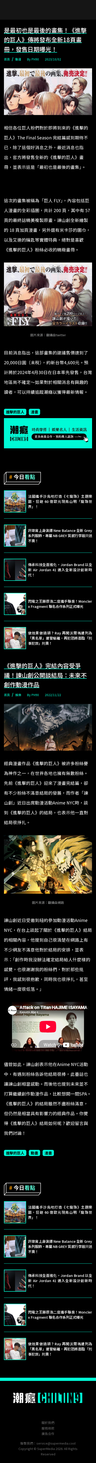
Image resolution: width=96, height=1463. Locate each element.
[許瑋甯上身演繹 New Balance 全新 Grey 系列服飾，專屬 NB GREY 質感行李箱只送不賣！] (15, 536)
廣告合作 (48, 1433)
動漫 (18, 59)
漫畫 (34, 411)
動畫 (34, 1153)
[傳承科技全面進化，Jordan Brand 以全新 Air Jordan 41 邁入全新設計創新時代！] (15, 570)
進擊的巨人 (15, 411)
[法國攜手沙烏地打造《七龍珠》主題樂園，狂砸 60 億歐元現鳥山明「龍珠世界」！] (15, 501)
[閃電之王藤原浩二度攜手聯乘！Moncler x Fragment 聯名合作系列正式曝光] (15, 604)
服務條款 (48, 1428)
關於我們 (48, 1422)
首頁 (7, 59)
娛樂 (18, 695)
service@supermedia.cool (56, 1443)
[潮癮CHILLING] (48, 1398)
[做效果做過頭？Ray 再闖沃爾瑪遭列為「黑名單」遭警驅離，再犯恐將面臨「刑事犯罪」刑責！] (15, 638)
